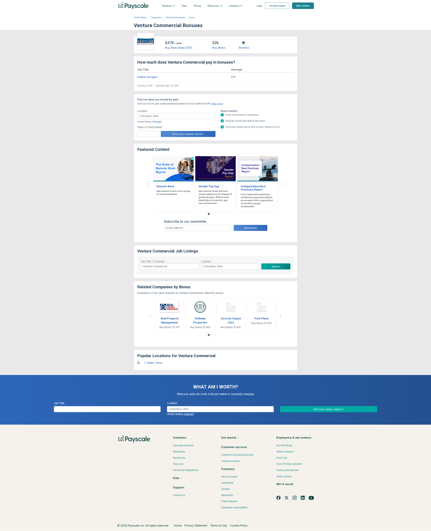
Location (206, 261)
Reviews (244, 47)
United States (140, 17)
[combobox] (176, 116)
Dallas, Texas (154, 362)
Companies (156, 17)
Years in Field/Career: (149, 127)
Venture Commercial (175, 17)
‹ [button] (148, 184)
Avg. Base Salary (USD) (178, 47)
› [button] (282, 184)
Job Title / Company (152, 261)
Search (276, 266)
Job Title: (59, 403)
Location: (142, 111)
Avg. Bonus (218, 47)
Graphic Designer (147, 77)
